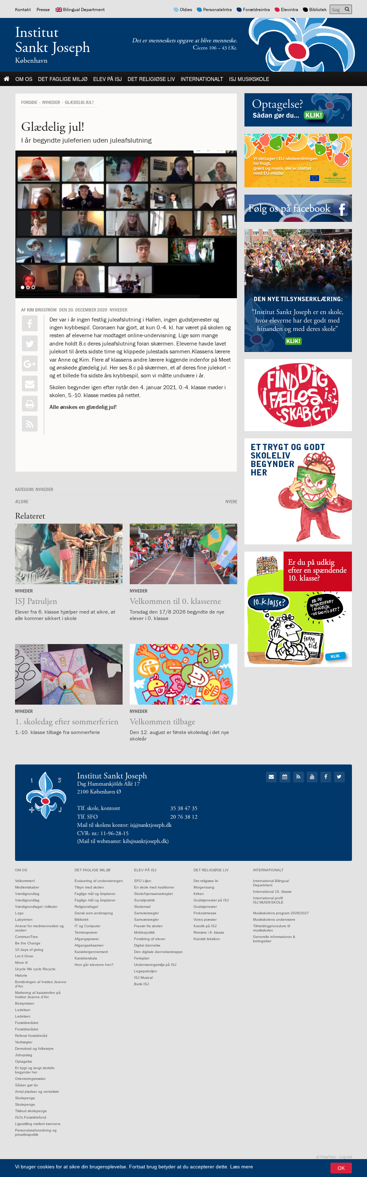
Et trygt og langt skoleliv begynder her (34, 1070)
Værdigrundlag (27, 894)
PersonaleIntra (217, 9)
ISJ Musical (143, 978)
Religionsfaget (86, 907)
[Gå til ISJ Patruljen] (69, 554)
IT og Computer (87, 926)
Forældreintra (256, 9)
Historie (21, 975)
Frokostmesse (205, 913)
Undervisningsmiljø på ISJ (155, 965)
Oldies (186, 9)
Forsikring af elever (149, 939)
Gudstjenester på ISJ (211, 900)
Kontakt (23, 9)
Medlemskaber (27, 887)
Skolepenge (25, 1098)
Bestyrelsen (24, 1003)
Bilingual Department (84, 9)
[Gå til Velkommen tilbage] (183, 674)
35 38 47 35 (183, 808)
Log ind (345, 1157)
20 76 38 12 (183, 817)
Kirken (199, 894)
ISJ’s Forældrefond (30, 1117)
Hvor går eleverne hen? (94, 965)
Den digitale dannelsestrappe (158, 952)
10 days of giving (29, 950)
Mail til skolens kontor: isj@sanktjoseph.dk (124, 825)
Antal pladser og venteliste (37, 1091)
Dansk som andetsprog (94, 913)
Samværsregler (146, 913)
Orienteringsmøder (30, 1079)
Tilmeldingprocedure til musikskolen (271, 928)
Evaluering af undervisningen (99, 881)
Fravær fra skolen (148, 926)
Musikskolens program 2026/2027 (281, 913)
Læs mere (241, 1166)
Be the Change (27, 943)
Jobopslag (23, 1055)
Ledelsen (22, 1010)
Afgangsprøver (87, 939)
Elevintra (289, 9)
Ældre (21, 501)
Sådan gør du (26, 1085)
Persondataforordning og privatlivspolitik (36, 1132)
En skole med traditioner (154, 887)
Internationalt (202, 78)
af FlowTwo (326, 1157)
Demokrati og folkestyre (34, 1048)
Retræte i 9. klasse (209, 932)
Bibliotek (318, 9)
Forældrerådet (26, 1023)
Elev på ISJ (107, 78)
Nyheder (51, 102)
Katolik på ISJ (205, 926)
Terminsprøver (86, 932)
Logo (19, 913)
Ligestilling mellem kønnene (38, 1124)
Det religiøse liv (151, 78)
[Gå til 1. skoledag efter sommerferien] (69, 674)
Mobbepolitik (144, 932)
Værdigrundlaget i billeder (36, 907)
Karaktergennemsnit (91, 952)
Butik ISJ (141, 984)
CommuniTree (26, 937)
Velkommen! (25, 881)
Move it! (21, 962)
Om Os (23, 78)
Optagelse (23, 1061)
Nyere (231, 501)
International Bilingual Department (271, 883)
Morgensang (204, 887)
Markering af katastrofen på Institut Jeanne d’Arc (38, 995)
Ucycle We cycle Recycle (35, 969)
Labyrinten (24, 919)
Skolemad (142, 907)
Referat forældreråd (31, 1036)
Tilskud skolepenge (31, 1111)
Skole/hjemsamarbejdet (153, 894)
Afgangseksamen (89, 945)
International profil (268, 898)
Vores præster (205, 919)
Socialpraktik (144, 900)
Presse (43, 9)
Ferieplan (141, 958)
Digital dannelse (147, 945)
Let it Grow (24, 956)
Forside (29, 102)
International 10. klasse (272, 892)
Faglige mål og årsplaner (95, 894)
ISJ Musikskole (249, 78)
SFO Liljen (142, 881)
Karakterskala (86, 958)
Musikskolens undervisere (274, 919)
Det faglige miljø (62, 78)
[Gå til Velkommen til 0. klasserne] (183, 554)
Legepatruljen (145, 971)
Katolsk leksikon (207, 939)
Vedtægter (23, 1042)
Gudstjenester (205, 907)
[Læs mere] (30, 424)
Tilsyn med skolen (89, 887)
